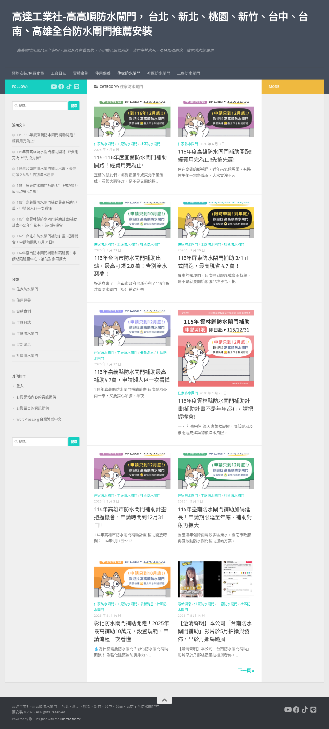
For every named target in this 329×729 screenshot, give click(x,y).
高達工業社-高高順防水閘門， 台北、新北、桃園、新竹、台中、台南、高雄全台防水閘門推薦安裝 (160, 24)
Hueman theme (70, 719)
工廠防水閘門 (188, 73)
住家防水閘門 (128, 73)
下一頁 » (246, 670)
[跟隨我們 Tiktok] (69, 86)
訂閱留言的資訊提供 (32, 408)
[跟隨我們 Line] (76, 86)
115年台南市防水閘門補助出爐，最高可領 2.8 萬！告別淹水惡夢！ (130, 266)
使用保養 (103, 73)
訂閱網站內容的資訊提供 (36, 397)
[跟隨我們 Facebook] (61, 86)
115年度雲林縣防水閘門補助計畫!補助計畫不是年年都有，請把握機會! (215, 409)
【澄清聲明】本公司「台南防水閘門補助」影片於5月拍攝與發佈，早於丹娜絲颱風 (215, 631)
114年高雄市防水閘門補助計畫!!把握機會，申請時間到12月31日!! (131, 517)
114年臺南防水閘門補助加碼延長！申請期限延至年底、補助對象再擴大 (215, 517)
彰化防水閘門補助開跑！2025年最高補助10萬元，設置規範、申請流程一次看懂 (131, 631)
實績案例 (80, 73)
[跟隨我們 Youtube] (53, 86)
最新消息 (147, 353)
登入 (20, 386)
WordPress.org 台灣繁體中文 (38, 419)
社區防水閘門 (158, 73)
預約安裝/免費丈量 (28, 73)
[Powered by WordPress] (30, 719)
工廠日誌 (58, 73)
